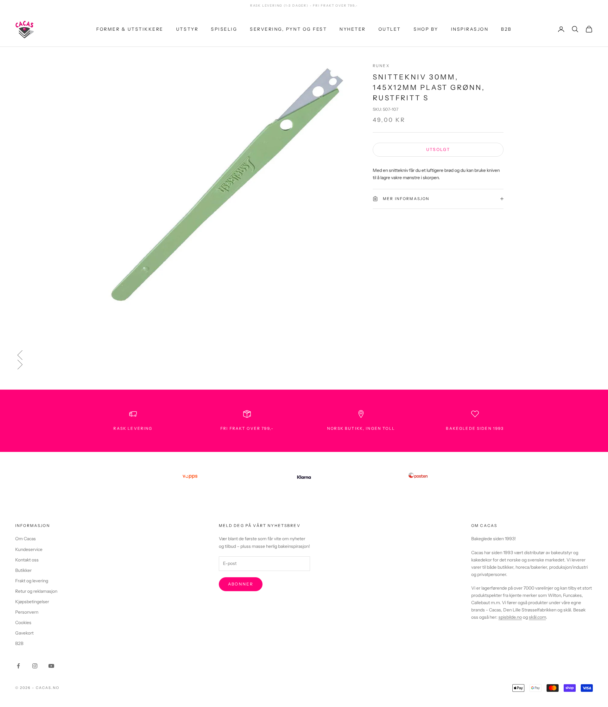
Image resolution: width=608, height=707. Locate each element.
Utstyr (187, 29)
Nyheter (352, 29)
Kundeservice (28, 549)
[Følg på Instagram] (35, 666)
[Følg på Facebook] (18, 666)
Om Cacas (25, 538)
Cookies (23, 622)
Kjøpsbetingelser (32, 601)
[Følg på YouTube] (51, 666)
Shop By (426, 29)
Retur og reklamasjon (36, 591)
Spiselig (224, 29)
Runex (381, 65)
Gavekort (24, 633)
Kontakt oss (27, 560)
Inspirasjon (470, 29)
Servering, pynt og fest (288, 29)
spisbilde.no (510, 617)
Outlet (389, 29)
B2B (506, 29)
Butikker (23, 570)
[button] (304, 355)
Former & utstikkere (129, 29)
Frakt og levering (31, 581)
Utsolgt (438, 149)
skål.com (537, 617)
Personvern (26, 612)
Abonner (240, 583)
